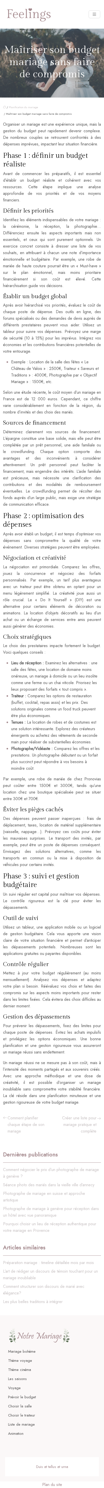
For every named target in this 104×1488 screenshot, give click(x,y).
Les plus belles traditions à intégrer (33, 1302)
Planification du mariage (23, 107)
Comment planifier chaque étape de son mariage (26, 1124)
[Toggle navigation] (94, 14)
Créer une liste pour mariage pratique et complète (79, 1124)
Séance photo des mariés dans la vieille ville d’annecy (48, 1185)
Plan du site (52, 1484)
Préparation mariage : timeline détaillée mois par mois (48, 1263)
